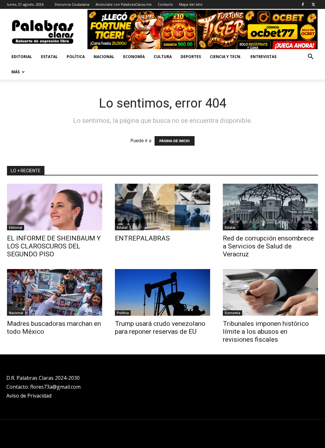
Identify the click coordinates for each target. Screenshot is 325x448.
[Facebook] (303, 4)
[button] (310, 57)
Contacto (165, 4)
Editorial (21, 56)
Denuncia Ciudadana (72, 4)
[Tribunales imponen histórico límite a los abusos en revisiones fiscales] (270, 292)
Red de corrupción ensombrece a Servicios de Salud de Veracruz (268, 246)
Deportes (191, 56)
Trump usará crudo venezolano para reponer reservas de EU (160, 327)
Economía (134, 56)
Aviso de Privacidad (28, 395)
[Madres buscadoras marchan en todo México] (54, 292)
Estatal (49, 56)
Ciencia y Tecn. (226, 56)
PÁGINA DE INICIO (174, 141)
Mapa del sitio (190, 4)
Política (76, 56)
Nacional (104, 56)
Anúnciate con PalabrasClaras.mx (124, 4)
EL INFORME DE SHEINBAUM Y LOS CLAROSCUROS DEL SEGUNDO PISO (54, 246)
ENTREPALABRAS (142, 238)
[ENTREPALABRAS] (162, 207)
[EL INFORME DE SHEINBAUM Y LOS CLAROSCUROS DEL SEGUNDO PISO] (54, 207)
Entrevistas (263, 56)
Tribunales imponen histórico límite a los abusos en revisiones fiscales (266, 331)
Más (15, 72)
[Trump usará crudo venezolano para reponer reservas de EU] (162, 292)
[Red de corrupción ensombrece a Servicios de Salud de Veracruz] (270, 207)
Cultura (163, 56)
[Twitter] (313, 4)
